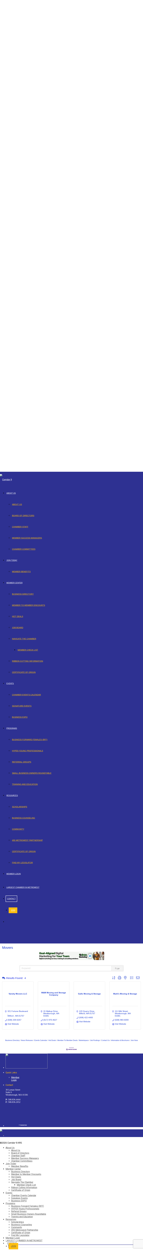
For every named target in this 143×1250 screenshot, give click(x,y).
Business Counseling (23, 818)
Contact (11, 899)
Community (18, 829)
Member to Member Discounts (28, 605)
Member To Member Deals (67, 1040)
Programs (11, 728)
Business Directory (23, 594)
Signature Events (21, 706)
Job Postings (95, 1040)
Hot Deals (17, 616)
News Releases (27, 1040)
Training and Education (25, 784)
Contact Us (105, 1040)
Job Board (17, 627)
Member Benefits (21, 571)
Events (10, 683)
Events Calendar (40, 1040)
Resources (12, 795)
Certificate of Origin (24, 672)
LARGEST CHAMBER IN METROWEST (22, 887)
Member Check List (28, 650)
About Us (11, 493)
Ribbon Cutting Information (27, 661)
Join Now (134, 1040)
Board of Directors (23, 515)
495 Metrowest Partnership (27, 840)
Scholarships (19, 807)
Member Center (14, 583)
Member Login (13, 874)
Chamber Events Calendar (26, 695)
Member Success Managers (27, 538)
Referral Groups (21, 762)
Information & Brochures (120, 1040)
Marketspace (84, 1040)
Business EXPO (20, 717)
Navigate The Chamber (24, 639)
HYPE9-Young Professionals (27, 751)
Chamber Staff (20, 527)
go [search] (118, 968)
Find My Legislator (22, 862)
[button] (3, 978)
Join (13, 910)
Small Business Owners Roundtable (31, 773)
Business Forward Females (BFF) (29, 739)
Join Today (11, 560)
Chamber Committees (23, 549)
